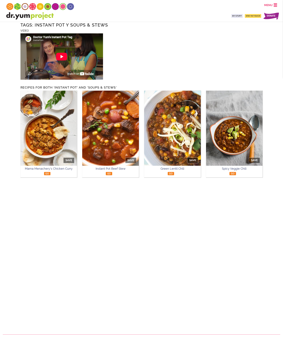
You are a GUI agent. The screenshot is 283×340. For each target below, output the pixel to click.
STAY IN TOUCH (253, 16)
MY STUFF (237, 16)
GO (47, 173)
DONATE (271, 16)
